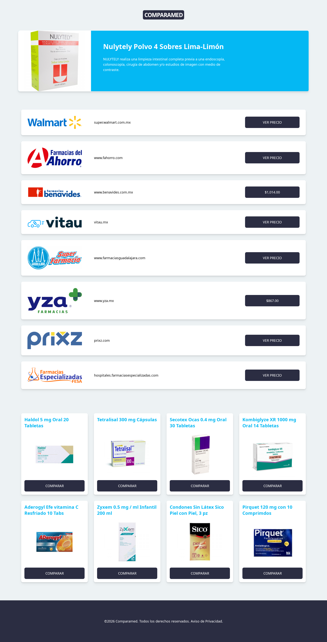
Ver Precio (272, 122)
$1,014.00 (272, 192)
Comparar (54, 486)
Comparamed (163, 15)
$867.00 (272, 300)
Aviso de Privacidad (206, 621)
